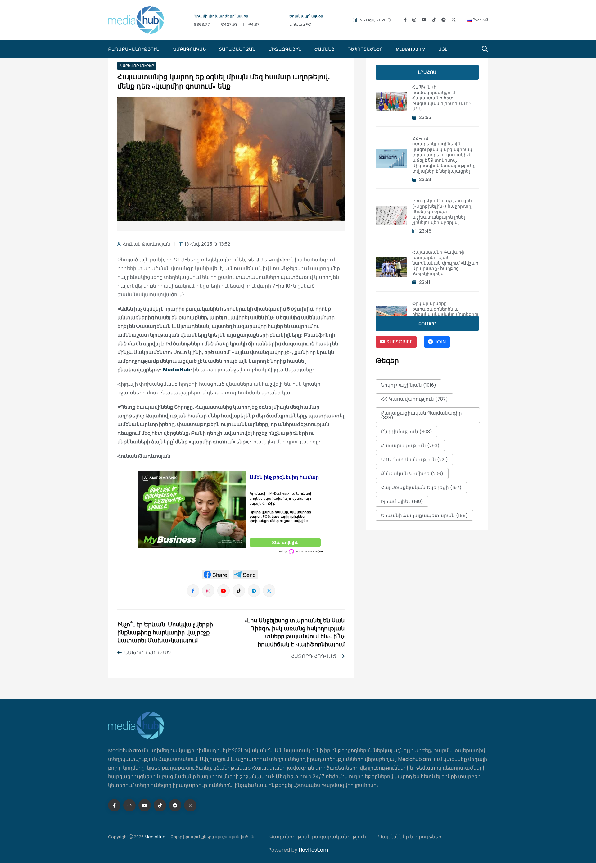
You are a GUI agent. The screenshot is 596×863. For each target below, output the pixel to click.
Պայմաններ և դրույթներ (409, 836)
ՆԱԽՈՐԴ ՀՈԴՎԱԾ (147, 652)
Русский (480, 20)
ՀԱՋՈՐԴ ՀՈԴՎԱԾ (314, 656)
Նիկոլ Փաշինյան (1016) (408, 385)
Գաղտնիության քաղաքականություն (317, 836)
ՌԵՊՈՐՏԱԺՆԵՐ (365, 49)
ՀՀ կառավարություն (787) (414, 399)
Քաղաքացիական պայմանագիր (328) (421, 415)
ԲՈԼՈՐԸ (427, 323)
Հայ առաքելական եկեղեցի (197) (421, 487)
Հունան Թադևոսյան (146, 244)
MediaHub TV (410, 49)
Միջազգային (285, 49)
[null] (215, 574)
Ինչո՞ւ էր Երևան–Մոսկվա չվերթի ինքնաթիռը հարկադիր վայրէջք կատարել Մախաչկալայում (165, 632)
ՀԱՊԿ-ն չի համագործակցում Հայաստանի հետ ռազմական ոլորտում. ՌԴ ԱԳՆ (441, 98)
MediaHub (176, 369)
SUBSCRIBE (399, 341)
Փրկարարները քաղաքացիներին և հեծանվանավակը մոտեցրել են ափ (445, 311)
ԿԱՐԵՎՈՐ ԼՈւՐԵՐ (137, 65)
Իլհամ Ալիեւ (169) (402, 501)
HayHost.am (313, 849)
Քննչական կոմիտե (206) (412, 473)
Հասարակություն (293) (410, 445)
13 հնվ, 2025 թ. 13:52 (207, 244)
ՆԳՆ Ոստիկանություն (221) (414, 459)
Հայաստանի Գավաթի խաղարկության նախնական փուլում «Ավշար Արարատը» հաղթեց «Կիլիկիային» (445, 263)
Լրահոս (427, 72)
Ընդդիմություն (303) (406, 431)
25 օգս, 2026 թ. (376, 20)
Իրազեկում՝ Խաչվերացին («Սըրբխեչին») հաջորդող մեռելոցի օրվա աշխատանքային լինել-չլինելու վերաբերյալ (442, 211)
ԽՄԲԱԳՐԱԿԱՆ (189, 49)
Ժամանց (324, 49)
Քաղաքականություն (133, 49)
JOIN (439, 341)
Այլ (442, 49)
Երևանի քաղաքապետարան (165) (424, 515)
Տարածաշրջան (237, 49)
